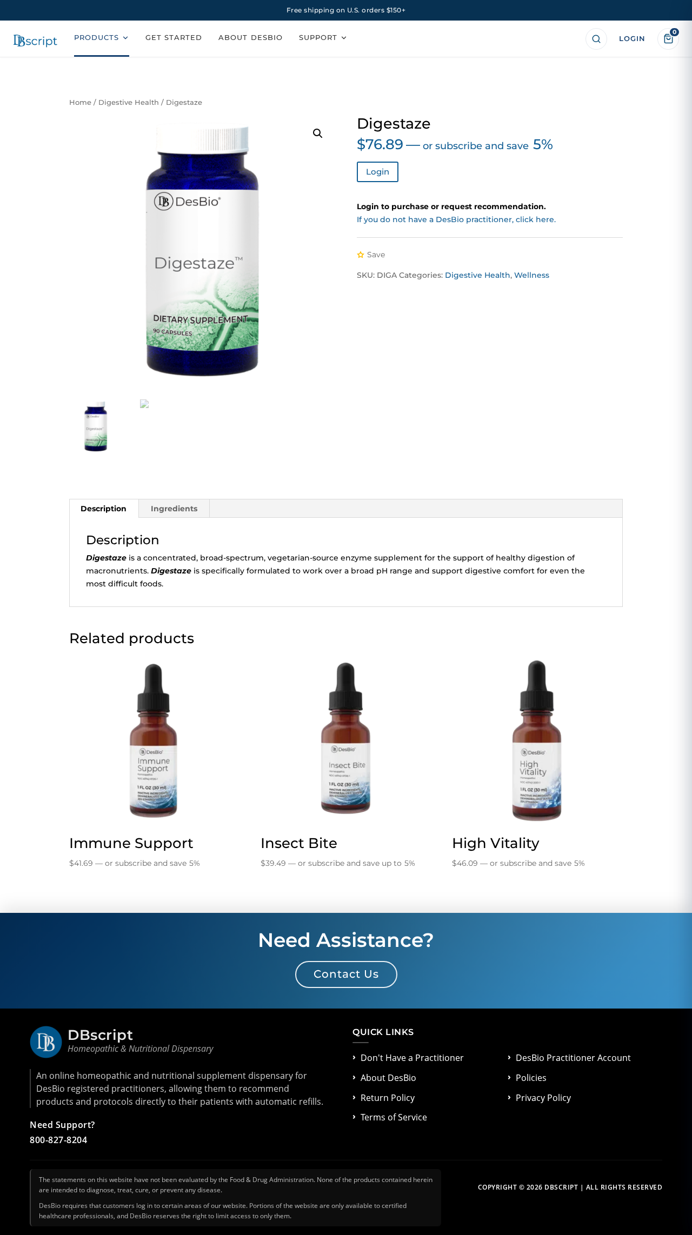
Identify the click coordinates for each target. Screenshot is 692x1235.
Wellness (531, 275)
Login (377, 171)
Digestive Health (128, 102)
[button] (318, 133)
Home (80, 102)
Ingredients (174, 508)
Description (104, 508)
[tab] (104, 508)
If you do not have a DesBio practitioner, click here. (456, 219)
